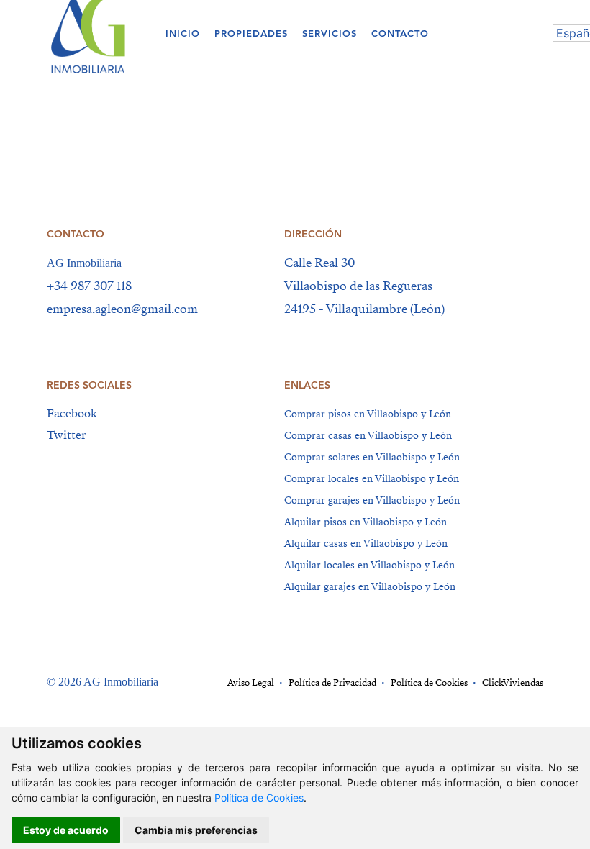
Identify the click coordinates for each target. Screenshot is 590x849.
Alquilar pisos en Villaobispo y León (365, 522)
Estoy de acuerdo (66, 830)
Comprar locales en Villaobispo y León (371, 479)
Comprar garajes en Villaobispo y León (372, 500)
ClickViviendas (512, 682)
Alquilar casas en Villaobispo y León (366, 543)
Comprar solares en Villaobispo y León (372, 457)
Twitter (66, 435)
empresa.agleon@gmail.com (122, 309)
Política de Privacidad (332, 682)
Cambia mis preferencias (196, 830)
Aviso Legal (250, 682)
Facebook (72, 414)
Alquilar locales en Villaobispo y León (369, 565)
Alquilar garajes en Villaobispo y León (369, 587)
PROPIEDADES (251, 33)
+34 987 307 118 (89, 286)
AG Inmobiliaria (84, 263)
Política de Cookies (259, 797)
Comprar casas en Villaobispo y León (368, 435)
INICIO (182, 33)
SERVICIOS (329, 33)
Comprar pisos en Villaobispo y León (367, 414)
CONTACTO (400, 33)
